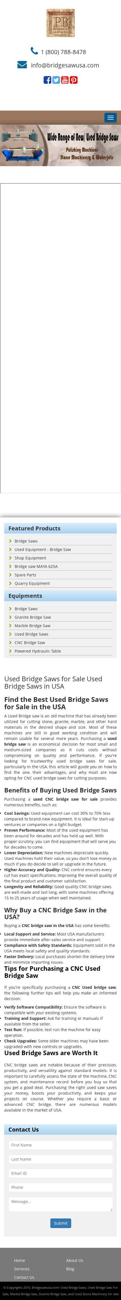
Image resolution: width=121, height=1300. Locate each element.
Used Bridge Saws (31, 634)
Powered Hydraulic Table (38, 651)
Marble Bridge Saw (32, 625)
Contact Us (24, 1277)
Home (19, 1260)
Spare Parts (25, 574)
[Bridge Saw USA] (60, 23)
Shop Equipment (30, 558)
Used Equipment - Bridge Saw (43, 549)
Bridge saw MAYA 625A (36, 566)
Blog (70, 1269)
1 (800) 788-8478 (63, 52)
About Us (74, 1260)
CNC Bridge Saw (30, 642)
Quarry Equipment (32, 583)
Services (22, 1269)
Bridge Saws (26, 541)
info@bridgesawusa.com (65, 65)
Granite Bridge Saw (33, 617)
